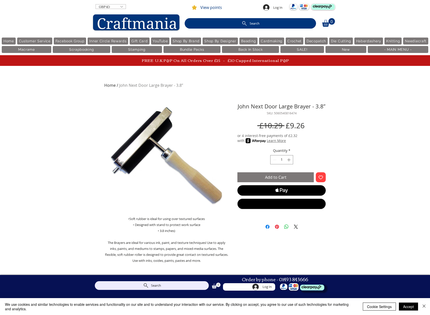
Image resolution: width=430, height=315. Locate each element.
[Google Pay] (281, 204)
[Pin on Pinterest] (277, 227)
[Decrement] (274, 159)
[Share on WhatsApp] (286, 227)
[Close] (424, 306)
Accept (408, 306)
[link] (328, 22)
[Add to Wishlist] (321, 177)
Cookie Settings (379, 306)
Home (110, 85)
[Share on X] (296, 227)
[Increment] (289, 159)
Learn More (276, 140)
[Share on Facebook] (267, 227)
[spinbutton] (281, 159)
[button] (111, 6)
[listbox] (111, 6)
